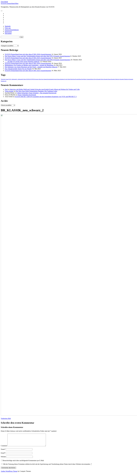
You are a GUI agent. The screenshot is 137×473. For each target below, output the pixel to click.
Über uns (8, 28)
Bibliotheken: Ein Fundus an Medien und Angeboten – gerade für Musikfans (29, 65)
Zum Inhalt (4, 2)
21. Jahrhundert (19, 79)
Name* (3, 449)
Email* (3, 453)
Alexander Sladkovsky (115, 79)
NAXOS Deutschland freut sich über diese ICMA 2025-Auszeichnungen (28, 58)
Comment (4, 446)
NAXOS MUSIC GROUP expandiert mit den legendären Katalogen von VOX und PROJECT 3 (46, 96)
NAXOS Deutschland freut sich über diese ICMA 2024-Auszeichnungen (28, 63)
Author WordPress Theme (9, 471)
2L (9, 79)
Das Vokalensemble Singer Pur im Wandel (18, 69)
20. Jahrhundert (13, 79)
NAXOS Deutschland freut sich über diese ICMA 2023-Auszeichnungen (28, 70)
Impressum (8, 31)
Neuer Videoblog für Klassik (27, 95)
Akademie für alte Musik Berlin (66, 79)
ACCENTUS (32, 79)
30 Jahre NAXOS (25, 79)
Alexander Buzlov (100, 79)
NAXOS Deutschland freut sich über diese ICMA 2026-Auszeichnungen (28, 54)
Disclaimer (8, 33)
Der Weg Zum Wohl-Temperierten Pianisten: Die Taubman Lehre (36, 91)
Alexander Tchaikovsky (124, 79)
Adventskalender (50, 79)
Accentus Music (38, 79)
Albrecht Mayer (93, 79)
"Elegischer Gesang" (5, 79)
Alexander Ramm (107, 79)
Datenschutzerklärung (12, 30)
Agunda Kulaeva (57, 79)
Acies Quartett (44, 79)
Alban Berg (81, 79)
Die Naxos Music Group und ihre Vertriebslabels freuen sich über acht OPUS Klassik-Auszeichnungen (37, 60)
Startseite (8, 26)
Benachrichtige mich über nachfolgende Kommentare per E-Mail (23, 460)
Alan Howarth (76, 79)
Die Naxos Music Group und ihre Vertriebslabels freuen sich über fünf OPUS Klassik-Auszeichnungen (37, 56)
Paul (6, 89)
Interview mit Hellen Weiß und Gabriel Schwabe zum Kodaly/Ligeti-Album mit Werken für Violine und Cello (45, 89)
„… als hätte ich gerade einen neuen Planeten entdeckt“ (22, 61)
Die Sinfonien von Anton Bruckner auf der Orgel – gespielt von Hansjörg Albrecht (31, 67)
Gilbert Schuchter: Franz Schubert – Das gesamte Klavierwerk (36, 93)
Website (3, 457)
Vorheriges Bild (6, 418)
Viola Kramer (9, 91)
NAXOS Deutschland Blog (9, 3)
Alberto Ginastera (86, 79)
